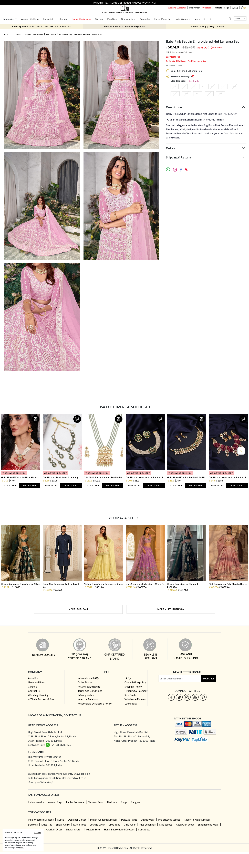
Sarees (99, 19)
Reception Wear (185, 824)
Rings (124, 802)
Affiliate (218, 8)
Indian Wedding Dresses (104, 819)
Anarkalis (145, 19)
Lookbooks (130, 703)
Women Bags (55, 802)
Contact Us (34, 690)
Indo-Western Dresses (41, 819)
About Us (33, 678)
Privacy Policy (86, 695)
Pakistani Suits (92, 829)
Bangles (135, 802)
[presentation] (8, 451)
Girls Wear (130, 824)
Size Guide (194, 81)
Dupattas (46, 824)
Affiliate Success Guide (41, 699)
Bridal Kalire (63, 824)
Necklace (112, 802)
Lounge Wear (97, 824)
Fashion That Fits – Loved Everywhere (124, 26)
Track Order (194, 8)
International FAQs (88, 678)
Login (226, 8)
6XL (198, 93)
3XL (234, 86)
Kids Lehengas (147, 824)
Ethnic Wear (148, 819)
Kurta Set (48, 19)
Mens (197, 19)
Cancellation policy (135, 682)
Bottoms (33, 824)
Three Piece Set (162, 19)
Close (37, 832)
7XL (209, 93)
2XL (223, 86)
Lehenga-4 (51, 34)
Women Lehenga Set (34, 34)
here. (21, 847)
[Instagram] (187, 697)
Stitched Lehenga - (181, 76)
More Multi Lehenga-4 (170, 609)
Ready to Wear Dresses (197, 819)
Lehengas (62, 19)
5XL (186, 93)
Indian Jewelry (36, 802)
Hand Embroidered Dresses (119, 829)
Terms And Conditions (90, 690)
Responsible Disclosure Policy (95, 703)
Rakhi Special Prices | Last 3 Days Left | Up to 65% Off (41, 26)
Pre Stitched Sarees (169, 819)
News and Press (37, 682)
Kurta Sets (144, 829)
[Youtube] (195, 697)
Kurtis (60, 819)
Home (6, 34)
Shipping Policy (133, 686)
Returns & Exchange (89, 686)
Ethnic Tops (79, 824)
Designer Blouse (77, 819)
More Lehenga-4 (78, 609)
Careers (32, 686)
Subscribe (208, 678)
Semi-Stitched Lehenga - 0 (186, 70)
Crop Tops (114, 824)
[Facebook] (171, 697)
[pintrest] (203, 697)
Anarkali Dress (54, 829)
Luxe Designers (81, 19)
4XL (175, 93)
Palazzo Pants (129, 819)
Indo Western (183, 19)
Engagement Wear (208, 824)
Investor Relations (88, 699)
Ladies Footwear (75, 802)
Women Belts (95, 802)
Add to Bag (29, 485)
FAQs (127, 678)
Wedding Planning (38, 695)
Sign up (235, 8)
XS (174, 86)
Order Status (85, 682)
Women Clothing (30, 19)
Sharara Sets (128, 19)
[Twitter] (179, 697)
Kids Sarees (165, 824)
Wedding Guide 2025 (177, 8)
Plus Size (112, 19)
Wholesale (207, 7)
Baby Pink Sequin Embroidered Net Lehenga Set (80, 34)
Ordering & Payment (136, 690)
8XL (220, 93)
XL (212, 86)
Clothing (17, 34)
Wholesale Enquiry (135, 699)
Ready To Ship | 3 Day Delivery (207, 26)
